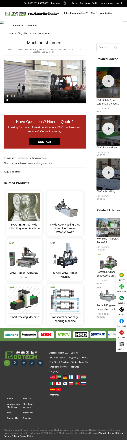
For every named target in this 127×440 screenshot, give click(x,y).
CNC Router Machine (108, 147)
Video (25, 33)
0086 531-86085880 (38, 3)
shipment (16, 171)
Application (106, 13)
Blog (93, 13)
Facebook (85, 3)
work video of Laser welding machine (32, 163)
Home (10, 33)
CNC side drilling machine (110, 191)
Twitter (75, 3)
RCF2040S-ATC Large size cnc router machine (107, 104)
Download (31, 25)
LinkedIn (119, 3)
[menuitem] (74, 13)
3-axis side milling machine (32, 158)
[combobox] (65, 3)
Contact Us (17, 25)
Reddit (95, 3)
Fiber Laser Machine (75, 13)
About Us (26, 398)
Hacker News (106, 3)
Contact (44, 141)
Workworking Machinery (13, 405)
